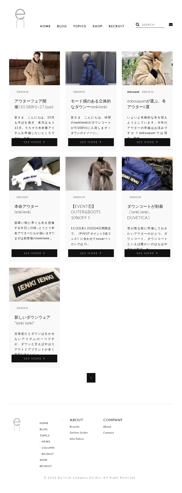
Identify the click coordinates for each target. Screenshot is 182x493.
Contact (108, 432)
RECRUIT (117, 26)
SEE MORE (33, 141)
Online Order (79, 432)
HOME (45, 26)
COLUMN (48, 447)
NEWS (46, 441)
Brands (75, 426)
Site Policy (77, 439)
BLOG (62, 26)
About (107, 426)
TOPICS (79, 26)
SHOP (98, 26)
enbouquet (133, 92)
